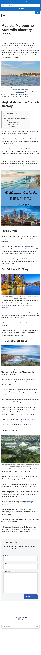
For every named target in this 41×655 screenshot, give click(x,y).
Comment (6, 571)
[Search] (37, 627)
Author (5, 555)
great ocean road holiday (29, 419)
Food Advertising (19, 617)
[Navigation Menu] (3, 15)
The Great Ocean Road (13, 124)
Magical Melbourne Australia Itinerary (16, 118)
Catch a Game (11, 126)
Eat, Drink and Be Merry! (13, 122)
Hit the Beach (10, 120)
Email (5, 563)
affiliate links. (20, 92)
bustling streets (26, 246)
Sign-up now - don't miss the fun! (20, 2)
